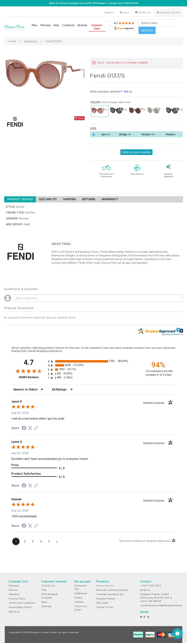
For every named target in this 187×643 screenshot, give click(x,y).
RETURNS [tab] (88, 199)
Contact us (48, 585)
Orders (78, 597)
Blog (44, 602)
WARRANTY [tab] (110, 199)
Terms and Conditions (22, 602)
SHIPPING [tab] (69, 199)
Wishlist (79, 602)
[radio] (93, 361)
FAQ (43, 590)
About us (14, 611)
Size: (93, 128)
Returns (13, 590)
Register (109, 12)
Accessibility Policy (20, 607)
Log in (125, 12)
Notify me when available (136, 152)
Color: (95, 102)
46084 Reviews (32, 377)
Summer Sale (96, 27)
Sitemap (46, 606)
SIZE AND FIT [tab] (48, 199)
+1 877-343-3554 (150, 585)
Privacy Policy (17, 598)
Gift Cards (102, 602)
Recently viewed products (112, 590)
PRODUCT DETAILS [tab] (20, 199)
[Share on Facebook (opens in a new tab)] (24, 428)
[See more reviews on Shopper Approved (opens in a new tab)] (36, 428)
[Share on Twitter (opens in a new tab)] (30, 428)
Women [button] (45, 25)
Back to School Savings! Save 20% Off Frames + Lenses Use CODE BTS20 (94, 3)
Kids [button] (56, 25)
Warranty (14, 594)
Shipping (14, 585)
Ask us (128, 91)
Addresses (80, 593)
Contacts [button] (68, 25)
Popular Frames (105, 598)
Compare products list (110, 594)
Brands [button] (82, 25)
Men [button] (34, 25)
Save (80, 118)
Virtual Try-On (104, 607)
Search (147, 30)
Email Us (145, 590)
